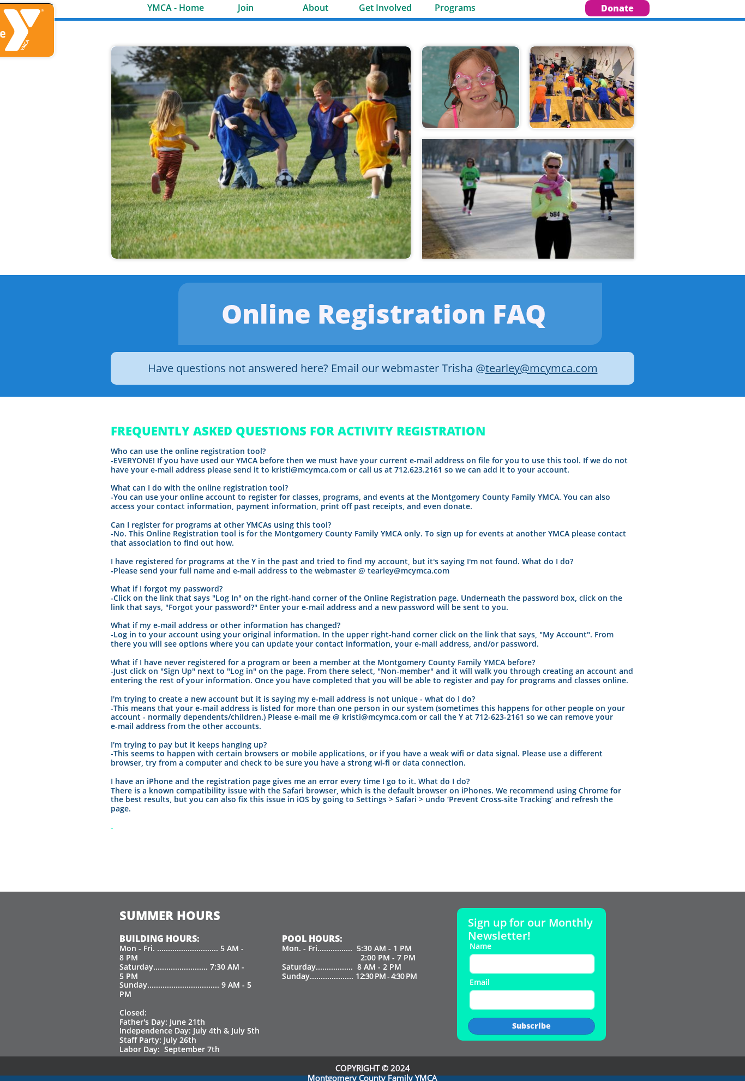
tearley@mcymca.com (541, 368)
